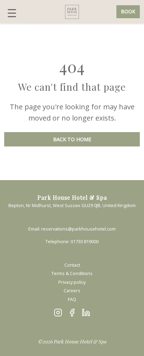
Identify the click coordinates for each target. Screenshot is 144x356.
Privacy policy (72, 282)
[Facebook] (72, 312)
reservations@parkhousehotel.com (78, 229)
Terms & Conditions (72, 273)
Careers (72, 290)
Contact (72, 265)
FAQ (72, 299)
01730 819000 (85, 241)
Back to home (72, 139)
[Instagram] (58, 312)
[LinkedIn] (86, 312)
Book (128, 11)
